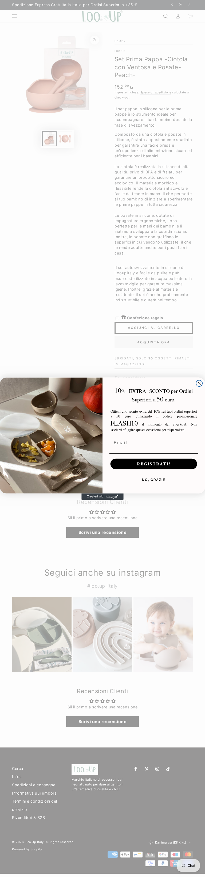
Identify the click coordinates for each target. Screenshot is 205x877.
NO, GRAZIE (153, 480)
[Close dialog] (199, 383)
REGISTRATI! (154, 464)
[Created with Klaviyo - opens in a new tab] (102, 496)
